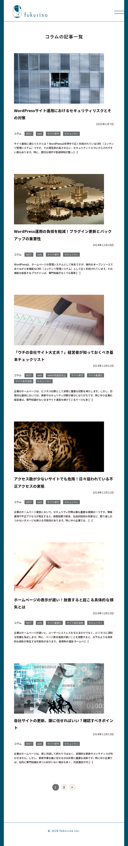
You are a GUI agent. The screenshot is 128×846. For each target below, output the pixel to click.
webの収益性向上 (56, 375)
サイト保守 (53, 133)
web (39, 133)
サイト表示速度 (24, 381)
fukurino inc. (70, 831)
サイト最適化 (95, 375)
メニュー (119, 12)
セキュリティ (71, 133)
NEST (29, 133)
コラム (18, 133)
